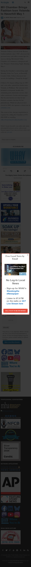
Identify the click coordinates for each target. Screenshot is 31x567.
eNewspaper (13, 292)
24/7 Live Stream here (16, 302)
